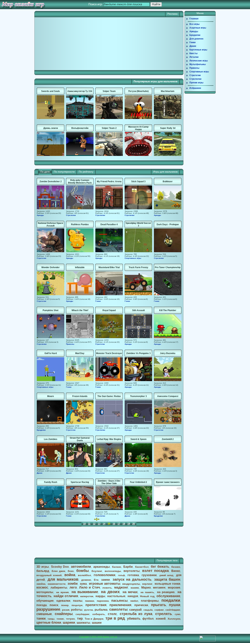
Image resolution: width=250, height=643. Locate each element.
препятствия (96, 605)
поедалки (170, 600)
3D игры (42, 566)
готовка (133, 575)
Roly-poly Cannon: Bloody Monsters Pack (80, 181)
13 (99, 523)
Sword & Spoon (138, 439)
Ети (96, 579)
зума (83, 583)
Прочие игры (196, 82)
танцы (51, 619)
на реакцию (166, 592)
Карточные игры (198, 49)
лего (73, 587)
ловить (107, 587)
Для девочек (196, 38)
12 (94, 523)
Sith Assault (138, 310)
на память (147, 592)
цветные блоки (48, 622)
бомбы (82, 571)
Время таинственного (168, 482)
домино (86, 579)
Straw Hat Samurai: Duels (80, 439)
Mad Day (79, 353)
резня (65, 609)
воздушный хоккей (49, 575)
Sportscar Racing (80, 482)
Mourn (50, 396)
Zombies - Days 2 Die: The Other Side (109, 482)
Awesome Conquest (167, 396)
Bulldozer (168, 181)
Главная (193, 18)
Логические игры (198, 60)
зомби (73, 583)
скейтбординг (172, 610)
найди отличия (66, 596)
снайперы (64, 614)
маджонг (121, 587)
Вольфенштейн (79, 128)
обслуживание (168, 596)
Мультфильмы (197, 64)
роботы (76, 609)
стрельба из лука (136, 614)
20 (133, 523)
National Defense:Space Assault (50, 224)
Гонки (98, 301)
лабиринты (59, 587)
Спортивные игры (133, 258)
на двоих (110, 591)
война (69, 575)
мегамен (159, 587)
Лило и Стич (89, 587)
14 (104, 523)
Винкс (175, 570)
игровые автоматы (104, 583)
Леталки (193, 57)
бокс (71, 571)
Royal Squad (109, 310)
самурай (135, 609)
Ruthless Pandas (80, 224)
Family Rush (50, 482)
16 (114, 523)
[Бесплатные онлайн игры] (23, 4)
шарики (69, 622)
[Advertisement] (73, 43)
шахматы (83, 622)
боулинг (97, 571)
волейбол (84, 575)
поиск (54, 605)
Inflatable (80, 267)
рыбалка (101, 609)
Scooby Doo (60, 566)
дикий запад (166, 575)
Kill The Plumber (167, 310)
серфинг (159, 610)
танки (41, 618)
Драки (39, 473)
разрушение (48, 609)
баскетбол (142, 566)
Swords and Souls (50, 91)
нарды (100, 596)
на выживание (85, 592)
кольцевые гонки (167, 583)
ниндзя (133, 596)
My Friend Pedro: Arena (109, 181)
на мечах (130, 592)
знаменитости (57, 583)
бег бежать (160, 566)
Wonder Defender (50, 267)
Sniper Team (109, 91)
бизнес (175, 566)
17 (118, 523)
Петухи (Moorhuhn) (138, 91)
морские (174, 587)
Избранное (195, 88)
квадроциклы (131, 583)
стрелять (163, 614)
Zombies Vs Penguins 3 (138, 353)
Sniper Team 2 (109, 128)
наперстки (86, 596)
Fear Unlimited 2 (138, 482)
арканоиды (101, 566)
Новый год (147, 596)
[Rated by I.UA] (207, 640)
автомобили (81, 566)
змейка (40, 583)
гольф (121, 575)
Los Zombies (50, 439)
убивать (133, 618)
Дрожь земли (50, 128)
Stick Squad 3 (138, 181)
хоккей (161, 618)
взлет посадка (155, 571)
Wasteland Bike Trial (109, 267)
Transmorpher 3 (138, 396)
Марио (146, 587)
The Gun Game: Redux (109, 396)
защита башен (167, 579)
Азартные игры (197, 28)
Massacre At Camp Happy (138, 128)
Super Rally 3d (167, 128)
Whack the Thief (80, 310)
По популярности (64, 171)
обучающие (45, 600)
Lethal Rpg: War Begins (109, 439)
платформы (150, 600)
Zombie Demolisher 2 (51, 181)
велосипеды (113, 571)
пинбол (134, 601)
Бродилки (41, 430)
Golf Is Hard (50, 353)
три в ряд (115, 618)
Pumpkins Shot (50, 310)
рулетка (88, 610)
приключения (120, 605)
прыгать (158, 605)
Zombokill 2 (168, 439)
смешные (44, 614)
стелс (112, 614)
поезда (41, 605)
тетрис (70, 618)
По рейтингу (86, 171)
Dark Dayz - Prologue (168, 224)
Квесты (193, 53)
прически (141, 605)
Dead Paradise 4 (109, 224)
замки (105, 579)
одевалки (63, 600)
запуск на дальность (132, 579)
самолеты (118, 609)
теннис (60, 619)
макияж (135, 588)
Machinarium (167, 91)
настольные (116, 596)
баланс (116, 566)
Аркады (40, 215)
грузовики (149, 575)
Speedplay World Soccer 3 (138, 224)
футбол (148, 618)
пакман (89, 600)
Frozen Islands (79, 396)
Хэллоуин (174, 618)
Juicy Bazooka (167, 353)
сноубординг (82, 614)
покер (65, 605)
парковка (103, 600)
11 (89, 523)
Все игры (194, 24)
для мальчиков (63, 579)
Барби (128, 566)
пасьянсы (119, 600)
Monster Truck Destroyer (109, 353)
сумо (177, 614)
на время (62, 592)
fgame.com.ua (110, 637)
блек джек (58, 571)
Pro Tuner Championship (167, 267)
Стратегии (41, 258)
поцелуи (77, 605)
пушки (174, 605)
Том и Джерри (94, 618)
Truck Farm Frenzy (138, 267)
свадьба (148, 610)
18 (123, 523)
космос (42, 587)
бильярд (42, 570)
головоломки (104, 575)
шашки (97, 622)
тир (80, 618)
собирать (98, 614)
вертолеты (132, 570)
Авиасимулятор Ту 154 (79, 91)
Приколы (70, 344)
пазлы (77, 600)
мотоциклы (44, 592)
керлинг (147, 583)
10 (84, 523)
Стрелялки (71, 215)
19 (128, 523)
